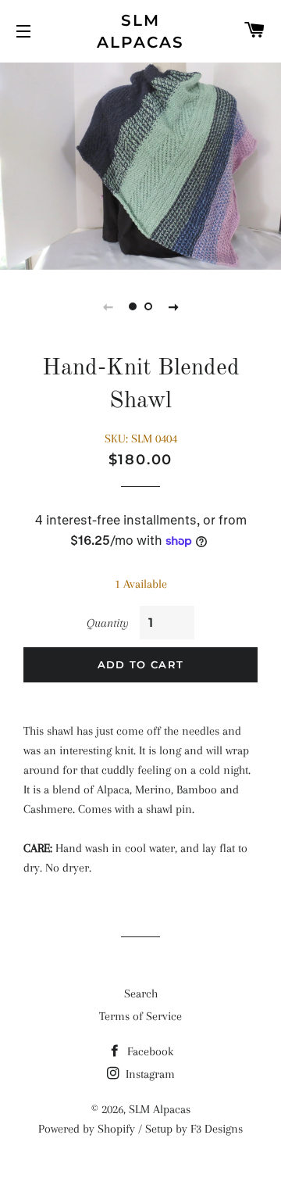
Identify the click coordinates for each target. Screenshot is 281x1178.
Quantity (108, 623)
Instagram (149, 1074)
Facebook (148, 1051)
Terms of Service (140, 1016)
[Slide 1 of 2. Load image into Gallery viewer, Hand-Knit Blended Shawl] (132, 306)
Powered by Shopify (86, 1129)
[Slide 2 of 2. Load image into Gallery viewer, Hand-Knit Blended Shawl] (148, 306)
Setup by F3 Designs (194, 1129)
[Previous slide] (108, 306)
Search (141, 993)
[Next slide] (173, 306)
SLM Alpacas (140, 31)
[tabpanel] (140, 164)
